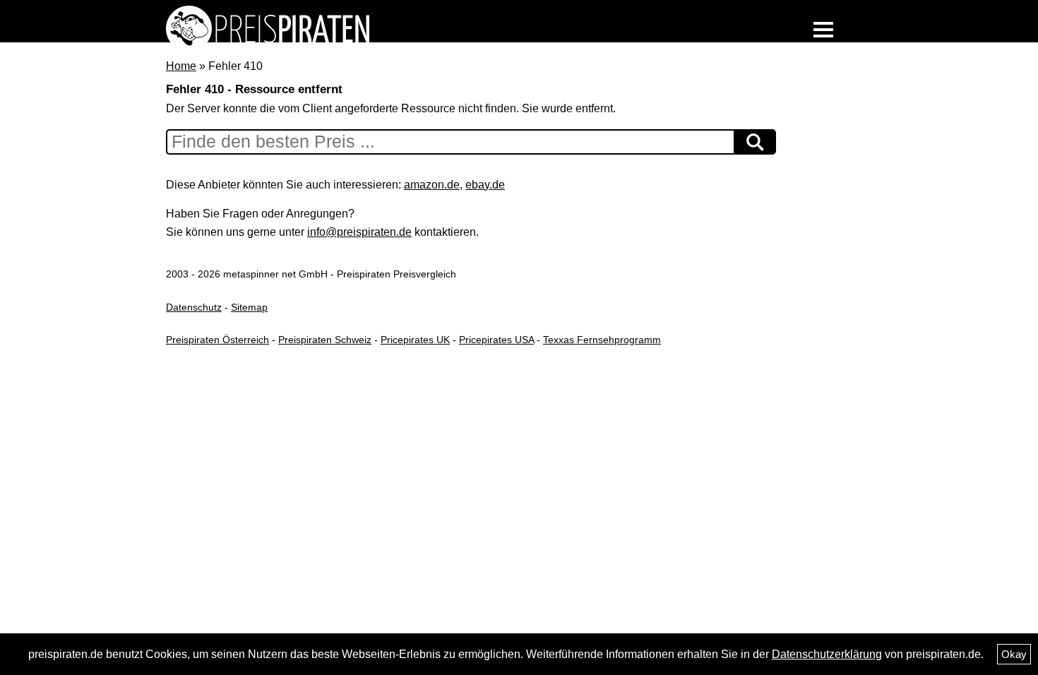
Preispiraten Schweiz (324, 339)
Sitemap (249, 307)
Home (181, 66)
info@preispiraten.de (359, 232)
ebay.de (485, 185)
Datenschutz (194, 307)
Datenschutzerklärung (827, 654)
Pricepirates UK (415, 339)
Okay (1014, 654)
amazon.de (432, 185)
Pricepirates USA (496, 339)
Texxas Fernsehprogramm (602, 339)
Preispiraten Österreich (217, 339)
